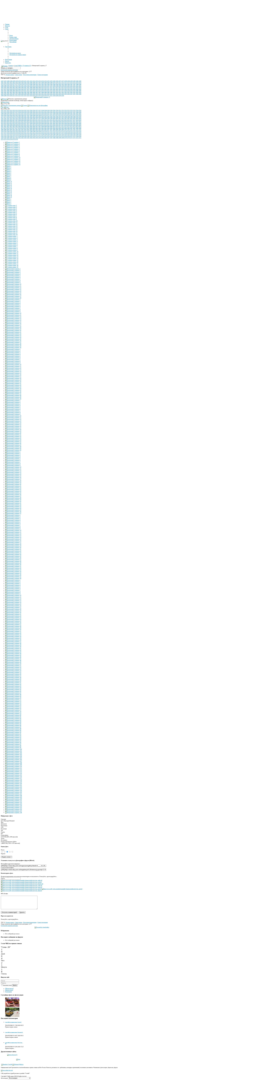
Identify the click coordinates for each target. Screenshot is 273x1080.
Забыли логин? (9, 990)
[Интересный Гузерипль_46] (13, 657)
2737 (36, 134)
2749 (25, 136)
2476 (54, 90)
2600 (54, 118)
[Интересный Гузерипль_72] (13, 701)
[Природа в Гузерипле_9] (12, 156)
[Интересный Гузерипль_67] (13, 693)
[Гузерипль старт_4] (11, 210)
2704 (8, 131)
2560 (65, 113)
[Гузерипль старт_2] (11, 207)
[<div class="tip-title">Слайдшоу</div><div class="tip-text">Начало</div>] (4, 99)
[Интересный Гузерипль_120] (13, 783)
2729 (71, 133)
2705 (13, 131)
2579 (13, 117)
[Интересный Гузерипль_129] (13, 797)
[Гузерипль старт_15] (11, 229)
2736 (31, 134)
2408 (31, 87)
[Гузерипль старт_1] (11, 205)
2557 (48, 113)
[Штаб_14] (8, 188)
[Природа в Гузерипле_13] (12, 163)
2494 (77, 92)
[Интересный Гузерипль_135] (13, 807)
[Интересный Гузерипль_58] (13, 677)
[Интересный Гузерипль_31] (13, 503)
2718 (8, 133)
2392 (19, 86)
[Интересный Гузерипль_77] (13, 710)
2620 (8, 121)
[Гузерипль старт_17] (11, 233)
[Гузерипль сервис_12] (11, 255)
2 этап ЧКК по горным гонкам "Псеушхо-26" (14, 1032)
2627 (48, 121)
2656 (54, 125)
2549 (2, 113)
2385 (59, 84)
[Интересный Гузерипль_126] (13, 792)
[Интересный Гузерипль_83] (13, 720)
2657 (59, 125)
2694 (31, 129)
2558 (54, 113)
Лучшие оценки (10, 74)
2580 (19, 117)
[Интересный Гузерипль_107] (13, 761)
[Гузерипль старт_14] (11, 227)
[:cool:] (21, 882)
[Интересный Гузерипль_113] (13, 771)
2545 (59, 112)
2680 (31, 128)
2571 (48, 115)
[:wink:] (21, 885)
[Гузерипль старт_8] (11, 217)
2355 (48, 81)
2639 (36, 123)
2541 (36, 112)
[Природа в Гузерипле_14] (12, 164)
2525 (25, 110)
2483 (13, 92)
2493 (71, 92)
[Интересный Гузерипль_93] (13, 737)
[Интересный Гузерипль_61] (13, 682)
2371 (59, 82)
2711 (48, 131)
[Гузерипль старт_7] (11, 216)
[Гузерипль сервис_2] (11, 238)
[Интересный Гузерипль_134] (13, 805)
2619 (2, 121)
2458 (31, 89)
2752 (42, 136)
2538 (19, 112)
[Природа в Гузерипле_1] (12, 142)
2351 (25, 81)
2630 (65, 121)
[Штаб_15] (8, 190)
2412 (54, 87)
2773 (2, 139)
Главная (10, 65)
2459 (36, 89)
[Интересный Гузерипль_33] (13, 506)
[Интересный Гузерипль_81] (13, 717)
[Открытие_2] (12, 1006)
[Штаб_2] (8, 168)
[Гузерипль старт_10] (11, 221)
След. (2, 107)
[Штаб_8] (8, 178)
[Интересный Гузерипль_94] (13, 739)
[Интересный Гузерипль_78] (13, 711)
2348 (8, 81)
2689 (2, 129)
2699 (59, 129)
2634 (8, 123)
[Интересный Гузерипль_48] (13, 660)
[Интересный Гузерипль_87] (13, 727)
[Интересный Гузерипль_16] (13, 294)
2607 (13, 120)
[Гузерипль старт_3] (11, 209)
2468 (8, 90)
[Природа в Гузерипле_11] (12, 159)
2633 (2, 123)
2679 (25, 128)
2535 (2, 112)
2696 (42, 129)
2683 (48, 128)
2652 (31, 125)
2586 (54, 117)
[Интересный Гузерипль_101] (13, 751)
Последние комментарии (29, 74)
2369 (48, 82)
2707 (25, 131)
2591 (2, 118)
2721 (25, 133)
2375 (2, 84)
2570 (42, 115)
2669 (48, 126)
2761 (13, 137)
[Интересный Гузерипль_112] (13, 770)
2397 (48, 86)
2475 (48, 90)
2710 (42, 131)
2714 (65, 131)
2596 (31, 118)
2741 (59, 134)
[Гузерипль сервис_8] (11, 248)
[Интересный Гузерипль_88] (13, 728)
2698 (54, 129)
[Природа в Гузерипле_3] (12, 145)
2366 (31, 82)
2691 (13, 129)
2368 (42, 82)
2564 (8, 115)
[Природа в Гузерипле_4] (12, 147)
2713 (59, 131)
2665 (25, 126)
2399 (59, 86)
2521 (2, 110)
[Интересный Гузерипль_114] (13, 773)
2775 (13, 139)
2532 (65, 110)
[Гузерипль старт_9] (11, 219)
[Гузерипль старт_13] (11, 226)
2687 (71, 128)
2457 (25, 89)
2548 (77, 112)
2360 (77, 81)
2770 (65, 137)
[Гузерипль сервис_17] (11, 263)
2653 (36, 125)
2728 (65, 133)
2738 (42, 134)
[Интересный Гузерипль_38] (13, 578)
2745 (2, 136)
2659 (71, 125)
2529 (48, 110)
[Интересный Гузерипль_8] (12, 280)
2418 (8, 89)
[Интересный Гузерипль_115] (13, 775)
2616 (65, 120)
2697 (48, 129)
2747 (13, 136)
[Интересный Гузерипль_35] (13, 510)
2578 (8, 117)
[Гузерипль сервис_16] (11, 262)
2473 (36, 90)
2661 (2, 126)
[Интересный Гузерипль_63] (13, 686)
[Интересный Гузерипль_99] (13, 747)
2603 (71, 118)
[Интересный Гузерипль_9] (12, 282)
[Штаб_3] (8, 169)
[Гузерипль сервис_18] (11, 265)
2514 (31, 95)
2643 (59, 123)
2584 (42, 117)
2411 (48, 87)
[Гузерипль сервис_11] (11, 253)
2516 (42, 95)
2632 (77, 121)
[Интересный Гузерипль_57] (13, 675)
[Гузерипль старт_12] (11, 224)
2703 (2, 131)
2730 (77, 133)
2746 (8, 136)
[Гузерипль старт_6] (11, 214)
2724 (42, 133)
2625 (36, 121)
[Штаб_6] (8, 174)
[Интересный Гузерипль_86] (13, 725)
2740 (54, 134)
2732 (8, 134)
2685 (59, 128)
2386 (65, 84)
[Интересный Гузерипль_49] (13, 662)
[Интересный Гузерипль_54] (13, 670)
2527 (36, 110)
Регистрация (8, 991)
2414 (65, 87)
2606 (8, 120)
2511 (13, 95)
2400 (65, 86)
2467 (2, 90)
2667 (36, 126)
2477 (59, 90)
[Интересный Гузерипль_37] (13, 513)
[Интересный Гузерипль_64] (13, 687)
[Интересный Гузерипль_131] (13, 800)
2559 (59, 113)
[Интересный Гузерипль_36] (13, 511)
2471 (25, 90)
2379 (25, 84)
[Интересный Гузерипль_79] (13, 713)
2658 (65, 125)
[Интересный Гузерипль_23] (13, 335)
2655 (48, 125)
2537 (13, 112)
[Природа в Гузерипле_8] (12, 154)
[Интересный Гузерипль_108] (13, 763)
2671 (59, 126)
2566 (19, 115)
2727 (59, 133)
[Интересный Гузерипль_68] (13, 694)
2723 (36, 133)
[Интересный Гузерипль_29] (13, 345)
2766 (42, 137)
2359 (71, 81)
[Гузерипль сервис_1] (11, 236)
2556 (42, 113)
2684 (54, 128)
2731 (2, 134)
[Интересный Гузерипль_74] (13, 705)
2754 (54, 136)
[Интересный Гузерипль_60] (13, 681)
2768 (54, 137)
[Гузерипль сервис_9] (11, 250)
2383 (48, 84)
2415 (71, 87)
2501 (36, 94)
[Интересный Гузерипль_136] (13, 809)
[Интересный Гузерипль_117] (13, 778)
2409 (36, 87)
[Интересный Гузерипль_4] (12, 274)
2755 (59, 136)
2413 (59, 87)
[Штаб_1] (8, 166)
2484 (19, 92)
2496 (8, 94)
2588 (65, 117)
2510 (8, 95)
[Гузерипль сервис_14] (11, 258)
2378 (19, 84)
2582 (31, 117)
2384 (54, 84)
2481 (2, 92)
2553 (25, 113)
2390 (8, 86)
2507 (71, 94)
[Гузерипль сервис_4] (11, 241)
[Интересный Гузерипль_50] (13, 664)
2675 (2, 128)
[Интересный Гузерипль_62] (13, 684)
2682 (42, 128)
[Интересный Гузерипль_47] (13, 658)
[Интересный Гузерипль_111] (13, 768)
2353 (36, 81)
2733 (13, 134)
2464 (65, 89)
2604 (77, 118)
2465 (71, 89)
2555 (36, 113)
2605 (2, 120)
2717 (2, 133)
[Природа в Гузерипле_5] (12, 149)
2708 (31, 131)
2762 (19, 137)
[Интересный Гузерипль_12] (13, 287)
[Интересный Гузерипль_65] (13, 689)
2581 (25, 117)
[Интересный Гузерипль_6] (12, 277)
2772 (77, 137)
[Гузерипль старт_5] (11, 212)
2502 (42, 94)
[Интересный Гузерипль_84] (13, 722)
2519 (59, 95)
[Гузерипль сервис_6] (11, 245)
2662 (8, 126)
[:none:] (21, 887)
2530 (54, 110)
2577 (2, 117)
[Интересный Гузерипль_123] (13, 788)
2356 (54, 81)
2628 (54, 121)
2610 (31, 120)
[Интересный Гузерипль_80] (13, 715)
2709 (36, 131)
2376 (8, 84)
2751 (36, 136)
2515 (36, 95)
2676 (8, 128)
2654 (42, 125)
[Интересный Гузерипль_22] (13, 333)
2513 (25, 95)
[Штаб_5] (8, 173)
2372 (65, 82)
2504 (54, 94)
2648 (8, 125)
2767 (48, 137)
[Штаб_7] (8, 176)
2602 (65, 118)
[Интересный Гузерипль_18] (13, 298)
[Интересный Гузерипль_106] (13, 759)
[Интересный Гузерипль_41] (13, 648)
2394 (31, 86)
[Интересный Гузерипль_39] (13, 645)
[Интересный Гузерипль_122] (13, 787)
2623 (25, 121)
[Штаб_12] (8, 185)
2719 (13, 133)
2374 (77, 82)
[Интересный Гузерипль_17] (13, 296)
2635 (13, 123)
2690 (8, 129)
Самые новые (18, 74)
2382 (42, 84)
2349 (13, 81)
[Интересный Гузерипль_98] (13, 746)
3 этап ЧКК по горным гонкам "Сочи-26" (13, 1022)
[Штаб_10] (8, 181)
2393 (25, 86)
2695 (36, 129)
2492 (65, 92)
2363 (13, 82)
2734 (19, 134)
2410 (42, 87)
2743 (71, 134)
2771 (71, 137)
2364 (19, 82)
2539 (25, 112)
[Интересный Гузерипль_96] (13, 742)
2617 (71, 120)
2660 (77, 125)
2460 (42, 89)
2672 (65, 126)
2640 (42, 123)
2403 (2, 87)
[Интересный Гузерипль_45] (13, 655)
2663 (13, 126)
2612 (42, 120)
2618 (77, 120)
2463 (59, 89)
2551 (13, 113)
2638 (31, 123)
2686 (65, 128)
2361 (2, 82)
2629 (59, 121)
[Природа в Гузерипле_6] (12, 151)
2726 (54, 133)
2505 (59, 94)
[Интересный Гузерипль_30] (13, 347)
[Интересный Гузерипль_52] (13, 667)
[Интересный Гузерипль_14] (13, 291)
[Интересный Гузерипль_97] (13, 744)
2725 (48, 133)
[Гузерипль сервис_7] (11, 246)
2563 (2, 115)
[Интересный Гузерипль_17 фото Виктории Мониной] (42, 97)
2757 (71, 136)
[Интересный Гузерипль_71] (13, 699)
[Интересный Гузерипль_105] (13, 758)
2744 (77, 134)
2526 (31, 110)
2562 (77, 113)
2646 (77, 123)
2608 (19, 120)
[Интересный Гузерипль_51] (13, 665)
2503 (48, 94)
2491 (59, 92)
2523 (13, 110)
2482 (8, 92)
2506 (65, 94)
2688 (77, 128)
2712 (54, 131)
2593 (13, 118)
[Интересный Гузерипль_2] (12, 270)
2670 (54, 126)
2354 (42, 81)
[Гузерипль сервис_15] (11, 260)
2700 (65, 129)
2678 (19, 128)
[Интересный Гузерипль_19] (13, 328)
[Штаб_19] (8, 197)
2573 (59, 115)
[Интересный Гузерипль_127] (13, 793)
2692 (19, 129)
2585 (48, 117)
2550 (8, 113)
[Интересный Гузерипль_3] (12, 272)
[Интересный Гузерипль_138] (13, 812)
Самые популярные (42, 74)
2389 (2, 86)
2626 (42, 121)
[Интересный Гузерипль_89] (13, 730)
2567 (25, 115)
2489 (48, 92)
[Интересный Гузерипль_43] (13, 652)
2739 (48, 134)
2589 (71, 117)
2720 (19, 133)
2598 (42, 118)
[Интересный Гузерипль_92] (13, 735)
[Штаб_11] (8, 183)
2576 (77, 115)
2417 (2, 89)
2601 (59, 118)
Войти (15, 985)
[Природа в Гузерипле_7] (12, 152)
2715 (71, 131)
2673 (71, 126)
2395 (36, 86)
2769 (59, 137)
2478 (65, 90)
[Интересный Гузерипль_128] (13, 795)
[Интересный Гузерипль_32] (13, 504)
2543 (48, 112)
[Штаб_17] (8, 193)
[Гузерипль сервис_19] (11, 267)
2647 (2, 125)
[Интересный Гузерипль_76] (13, 708)
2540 (31, 112)
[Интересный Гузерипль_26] (13, 340)
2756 (65, 136)
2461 (48, 89)
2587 (59, 117)
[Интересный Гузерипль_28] (13, 344)
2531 (59, 110)
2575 (71, 115)
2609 (25, 120)
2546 (65, 112)
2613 (48, 120)
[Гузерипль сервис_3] (11, 239)
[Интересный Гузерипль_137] (13, 811)
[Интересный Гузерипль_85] (13, 723)
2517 (48, 95)
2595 (25, 118)
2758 (77, 136)
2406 (19, 87)
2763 (25, 137)
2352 (31, 81)
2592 (8, 118)
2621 (13, 121)
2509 (2, 95)
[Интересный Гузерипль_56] (13, 674)
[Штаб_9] (8, 180)
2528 (42, 110)
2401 (71, 86)
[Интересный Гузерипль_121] (13, 785)
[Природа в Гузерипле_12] (12, 161)
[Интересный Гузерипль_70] (13, 698)
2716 (77, 131)
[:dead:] (21, 890)
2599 (48, 118)
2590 (77, 117)
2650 (19, 125)
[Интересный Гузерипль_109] (13, 764)
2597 (36, 118)
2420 (19, 89)
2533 (71, 110)
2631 (71, 121)
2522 (8, 110)
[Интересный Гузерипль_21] (13, 332)
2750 (31, 136)
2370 (54, 82)
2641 (48, 123)
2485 (25, 92)
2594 (19, 118)
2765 (36, 137)
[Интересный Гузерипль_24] (13, 337)
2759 (2, 137)
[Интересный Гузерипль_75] (13, 706)
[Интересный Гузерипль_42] (13, 650)
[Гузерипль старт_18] (11, 234)
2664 (19, 126)
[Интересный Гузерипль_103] (13, 754)
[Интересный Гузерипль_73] (13, 703)
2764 (31, 137)
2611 (36, 120)
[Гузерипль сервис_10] (11, 251)
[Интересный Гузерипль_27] (13, 342)
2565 (13, 115)
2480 (77, 90)
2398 (54, 86)
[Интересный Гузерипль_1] (12, 269)
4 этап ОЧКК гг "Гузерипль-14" (22, 65)
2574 (65, 115)
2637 (25, 123)
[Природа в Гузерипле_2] (12, 144)
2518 (54, 95)
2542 (42, 112)
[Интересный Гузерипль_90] (13, 732)
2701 (71, 129)
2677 (13, 128)
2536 (8, 112)
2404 (8, 87)
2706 (19, 131)
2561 (71, 113)
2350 (19, 81)
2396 (42, 86)
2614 (54, 120)
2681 (36, 128)
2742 (65, 134)
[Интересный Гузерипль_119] (13, 781)
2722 (31, 133)
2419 (13, 89)
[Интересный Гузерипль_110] (13, 766)
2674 (77, 126)
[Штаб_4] (8, 171)
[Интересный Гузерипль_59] (13, 679)
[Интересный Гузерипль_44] (13, 653)
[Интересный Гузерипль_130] (13, 799)
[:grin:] (22, 884)
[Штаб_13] (8, 186)
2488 (42, 92)
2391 (13, 86)
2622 (19, 121)
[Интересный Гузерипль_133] (13, 804)
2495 (2, 94)
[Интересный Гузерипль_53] (13, 669)
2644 (65, 123)
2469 (13, 90)
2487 (36, 92)
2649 (13, 125)
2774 (8, 139)
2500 (31, 94)
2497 (13, 94)
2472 (31, 90)
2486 (31, 92)
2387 (71, 84)
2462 (54, 89)
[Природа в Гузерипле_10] (12, 157)
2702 (77, 129)
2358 (65, 81)
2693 (25, 129)
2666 (31, 126)
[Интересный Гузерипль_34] (13, 508)
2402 (77, 86)
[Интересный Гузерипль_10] (13, 284)
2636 (19, 123)
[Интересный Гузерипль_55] (13, 672)
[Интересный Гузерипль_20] (13, 330)
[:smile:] (21, 880)
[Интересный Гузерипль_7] (12, 279)
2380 (31, 84)
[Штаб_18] (8, 195)
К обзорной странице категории (9, 70)
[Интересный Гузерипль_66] (13, 691)
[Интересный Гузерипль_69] (13, 696)
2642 (54, 123)
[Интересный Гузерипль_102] (13, 752)
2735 (25, 134)
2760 (8, 137)
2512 (19, 95)
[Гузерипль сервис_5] (11, 243)
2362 (8, 82)
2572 (54, 115)
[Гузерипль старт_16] (11, 231)
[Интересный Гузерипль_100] (13, 749)
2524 (19, 110)
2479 (71, 90)
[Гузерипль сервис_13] (11, 257)
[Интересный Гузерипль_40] (13, 646)
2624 (31, 121)
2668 (42, 126)
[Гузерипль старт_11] (11, 222)
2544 (54, 112)
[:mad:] (21, 889)
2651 (25, 125)
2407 (25, 87)
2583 (36, 117)
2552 (19, 113)
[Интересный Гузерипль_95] (13, 740)
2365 (25, 82)
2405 (13, 87)
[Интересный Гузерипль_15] (13, 292)
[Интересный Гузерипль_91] (13, 734)
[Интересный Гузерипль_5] (12, 275)
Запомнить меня (7, 985)
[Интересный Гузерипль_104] (13, 756)
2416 (77, 87)
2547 (71, 112)
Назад (7, 102)
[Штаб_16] (8, 192)
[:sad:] (62, 889)
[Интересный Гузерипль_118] (13, 780)
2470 (19, 90)
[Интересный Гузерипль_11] (13, 286)
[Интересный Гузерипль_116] (13, 776)
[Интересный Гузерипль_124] (13, 790)
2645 (71, 123)
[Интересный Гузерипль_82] (13, 718)
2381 (36, 84)
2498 (19, 94)
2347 (2, 81)
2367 (36, 82)
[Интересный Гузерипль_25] (13, 339)
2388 (77, 84)
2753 (48, 136)
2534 (77, 110)
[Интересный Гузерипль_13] (13, 289)
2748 (19, 136)
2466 (77, 89)
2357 (59, 81)
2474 (42, 90)
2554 (31, 113)
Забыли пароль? (9, 988)
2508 (77, 94)
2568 (31, 115)
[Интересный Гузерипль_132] (13, 802)
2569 (36, 115)
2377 (13, 84)
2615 (59, 120)
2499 (25, 94)
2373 (71, 82)
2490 (54, 92)
